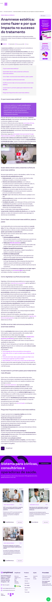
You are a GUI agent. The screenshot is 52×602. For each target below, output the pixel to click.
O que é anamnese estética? (10, 68)
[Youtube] (13, 594)
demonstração (21, 403)
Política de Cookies (46, 577)
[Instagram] (8, 594)
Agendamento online (34, 504)
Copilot (26, 589)
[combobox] (45, 15)
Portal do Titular (45, 579)
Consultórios (27, 578)
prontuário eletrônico (11, 385)
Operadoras (27, 583)
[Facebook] (10, 595)
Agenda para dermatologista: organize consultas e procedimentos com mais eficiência (38, 508)
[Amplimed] (7, 572)
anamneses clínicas (28, 123)
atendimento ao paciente (18, 283)
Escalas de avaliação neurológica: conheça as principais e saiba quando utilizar (12, 547)
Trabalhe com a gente (17, 578)
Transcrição (27, 592)
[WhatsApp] (48, 599)
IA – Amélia (27, 585)
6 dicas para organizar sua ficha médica (13, 358)
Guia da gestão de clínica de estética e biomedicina (17, 351)
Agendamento (27, 587)
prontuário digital (18, 270)
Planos (26, 576)
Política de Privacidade (46, 576)
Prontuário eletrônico (8, 11)
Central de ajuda (35, 577)
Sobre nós (17, 576)
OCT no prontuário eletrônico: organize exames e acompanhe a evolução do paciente (13, 508)
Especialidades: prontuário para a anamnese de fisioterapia (19, 360)
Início (1, 11)
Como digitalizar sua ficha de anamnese (14, 79)
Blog (15, 580)
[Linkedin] (10, 594)
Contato (34, 578)
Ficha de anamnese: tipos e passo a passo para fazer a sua (18, 357)
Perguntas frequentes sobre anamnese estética (16, 92)
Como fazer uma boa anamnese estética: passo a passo (18, 76)
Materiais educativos (17, 582)
